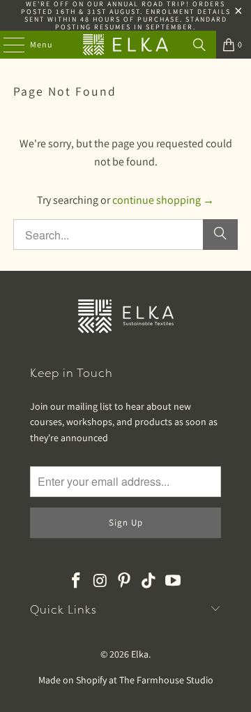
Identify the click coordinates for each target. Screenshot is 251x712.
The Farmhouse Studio (166, 680)
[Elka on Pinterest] (124, 581)
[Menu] (6, 45)
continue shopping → (163, 200)
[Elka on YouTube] (173, 581)
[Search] (199, 45)
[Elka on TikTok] (149, 581)
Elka (140, 654)
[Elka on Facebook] (76, 581)
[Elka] (125, 45)
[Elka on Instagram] (100, 581)
